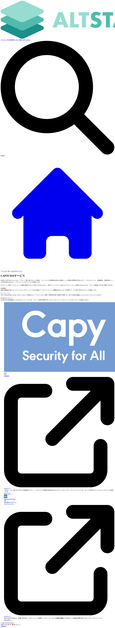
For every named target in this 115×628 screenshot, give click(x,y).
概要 (20, 40)
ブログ (17, 40)
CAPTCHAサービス (16, 271)
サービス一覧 (5, 40)
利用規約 (3, 626)
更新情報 (12, 40)
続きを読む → (8, 493)
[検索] (57, 154)
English (3, 155)
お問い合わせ (26, 40)
